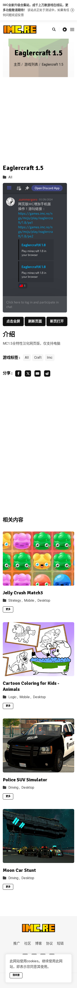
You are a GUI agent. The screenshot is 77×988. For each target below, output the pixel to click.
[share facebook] (18, 373)
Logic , (13, 697)
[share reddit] (47, 373)
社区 (27, 943)
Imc (49, 357)
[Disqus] (38, 446)
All (10, 177)
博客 (38, 943)
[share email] (37, 373)
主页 (17, 64)
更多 (8, 609)
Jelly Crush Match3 (23, 593)
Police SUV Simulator (25, 780)
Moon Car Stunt (19, 870)
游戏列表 (31, 64)
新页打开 (57, 321)
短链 (60, 943)
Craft (37, 357)
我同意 (16, 975)
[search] (55, 29)
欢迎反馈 (18, 15)
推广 (16, 943)
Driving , (14, 787)
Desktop (43, 600)
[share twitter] (28, 373)
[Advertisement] (38, 118)
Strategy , (15, 600)
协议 (49, 943)
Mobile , (30, 600)
